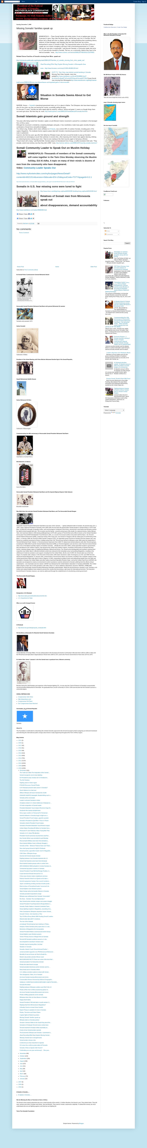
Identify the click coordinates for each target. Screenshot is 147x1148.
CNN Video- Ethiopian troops (28, 853)
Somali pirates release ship (28, 1040)
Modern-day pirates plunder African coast (32, 957)
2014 (20, 753)
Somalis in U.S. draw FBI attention (29, 833)
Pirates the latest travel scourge (29, 964)
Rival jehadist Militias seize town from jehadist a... (34, 841)
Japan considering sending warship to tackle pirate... (35, 883)
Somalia (31, 105)
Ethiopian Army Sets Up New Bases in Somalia (33, 997)
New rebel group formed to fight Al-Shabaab (32, 848)
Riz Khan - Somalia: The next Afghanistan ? (32, 899)
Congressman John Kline (25, 697)
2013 (20, 755)
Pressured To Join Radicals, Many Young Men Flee (35, 830)
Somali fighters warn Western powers (30, 888)
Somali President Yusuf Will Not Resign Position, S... (35, 871)
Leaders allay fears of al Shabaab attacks (118, 352)
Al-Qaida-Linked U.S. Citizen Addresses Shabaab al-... (35, 803)
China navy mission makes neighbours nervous (33, 876)
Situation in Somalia (25, 947)
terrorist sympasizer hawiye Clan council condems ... (35, 881)
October (22, 1056)
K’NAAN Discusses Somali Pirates (30, 785)
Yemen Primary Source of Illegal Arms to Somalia (34, 936)
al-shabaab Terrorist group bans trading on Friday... (35, 924)
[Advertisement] (57, 249)
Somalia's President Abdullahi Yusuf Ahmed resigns (35, 825)
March (22, 1073)
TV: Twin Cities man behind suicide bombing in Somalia (73, 72)
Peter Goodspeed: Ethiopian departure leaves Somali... (36, 911)
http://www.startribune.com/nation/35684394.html (31, 210)
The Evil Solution (25, 780)
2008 (20, 768)
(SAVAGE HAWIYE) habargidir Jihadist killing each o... (35, 795)
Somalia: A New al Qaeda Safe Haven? (31, 1048)
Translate (118, 413)
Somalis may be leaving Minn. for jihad (31, 944)
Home (57, 266)
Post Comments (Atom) (31, 270)
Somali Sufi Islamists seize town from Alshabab (33, 861)
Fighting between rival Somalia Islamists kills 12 (34, 858)
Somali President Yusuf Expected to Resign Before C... (35, 904)
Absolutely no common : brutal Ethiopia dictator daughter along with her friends (121, 254)
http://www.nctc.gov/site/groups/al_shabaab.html (32, 628)
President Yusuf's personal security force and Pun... (35, 835)
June (21, 1066)
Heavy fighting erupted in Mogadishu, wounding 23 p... (36, 909)
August (22, 1061)
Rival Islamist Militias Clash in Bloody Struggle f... (34, 843)
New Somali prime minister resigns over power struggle (36, 901)
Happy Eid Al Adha (25, 1000)
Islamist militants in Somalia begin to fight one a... (34, 815)
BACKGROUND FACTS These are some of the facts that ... (37, 959)
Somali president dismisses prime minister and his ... (35, 967)
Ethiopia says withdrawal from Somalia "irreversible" (35, 896)
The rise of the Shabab (26, 921)
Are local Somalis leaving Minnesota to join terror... (34, 977)
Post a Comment (24, 232)
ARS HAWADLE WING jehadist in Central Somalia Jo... (36, 866)
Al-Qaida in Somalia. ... (24, 1095)
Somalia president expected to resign (30, 894)
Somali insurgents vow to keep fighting (31, 775)
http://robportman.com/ (24, 699)
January (22, 1078)
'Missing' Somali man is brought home (31, 1037)
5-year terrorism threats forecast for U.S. (31, 873)
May (21, 1068)
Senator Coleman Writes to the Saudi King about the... (35, 1022)
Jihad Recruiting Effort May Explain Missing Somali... (35, 1035)
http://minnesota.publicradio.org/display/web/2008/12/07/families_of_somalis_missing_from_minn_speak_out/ (50, 60)
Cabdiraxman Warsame (110, 27)
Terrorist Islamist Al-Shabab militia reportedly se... (34, 1027)
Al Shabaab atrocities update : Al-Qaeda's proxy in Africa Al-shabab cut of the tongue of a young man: (122, 365)
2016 (20, 748)
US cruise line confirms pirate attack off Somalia (33, 1045)
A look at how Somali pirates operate (30, 1030)
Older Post (94, 266)
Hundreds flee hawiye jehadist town (30, 810)
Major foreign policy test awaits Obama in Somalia (34, 891)
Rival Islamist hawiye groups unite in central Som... (34, 863)
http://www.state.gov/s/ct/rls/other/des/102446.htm (32, 596)
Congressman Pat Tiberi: (25, 701)
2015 (20, 750)
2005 (20, 1084)
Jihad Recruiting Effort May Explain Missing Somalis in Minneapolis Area (63, 64)
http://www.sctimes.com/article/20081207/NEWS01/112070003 (74, 52)
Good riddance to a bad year (28, 790)
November (23, 1053)
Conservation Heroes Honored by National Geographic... (36, 979)
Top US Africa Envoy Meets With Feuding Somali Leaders (36, 916)
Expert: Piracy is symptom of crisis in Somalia (33, 1010)
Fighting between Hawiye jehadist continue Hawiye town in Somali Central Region (121, 391)
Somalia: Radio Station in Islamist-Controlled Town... (35, 906)
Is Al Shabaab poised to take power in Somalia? (34, 787)
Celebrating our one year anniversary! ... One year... (35, 1050)
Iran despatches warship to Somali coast (31, 941)
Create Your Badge (122, 27)
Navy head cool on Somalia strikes (30, 969)
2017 (20, 745)
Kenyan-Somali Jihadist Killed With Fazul (118, 378)
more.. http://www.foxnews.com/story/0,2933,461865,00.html (59, 68)
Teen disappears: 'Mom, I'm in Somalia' (31, 974)
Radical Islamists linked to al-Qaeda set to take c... (34, 878)
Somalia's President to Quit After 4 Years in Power (34, 820)
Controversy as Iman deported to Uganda (32, 1043)
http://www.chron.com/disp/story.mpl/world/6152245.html (57, 191)
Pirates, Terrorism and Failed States (30, 1012)
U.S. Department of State (25, 598)
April (21, 1071)
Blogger (81, 1123)
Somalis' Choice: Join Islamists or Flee (31, 914)
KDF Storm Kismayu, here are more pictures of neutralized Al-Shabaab (121, 268)
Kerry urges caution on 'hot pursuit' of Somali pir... (34, 813)
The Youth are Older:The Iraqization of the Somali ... (35, 772)
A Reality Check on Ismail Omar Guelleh (31, 1007)
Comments (109, 234)
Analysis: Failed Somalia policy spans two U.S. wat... (35, 926)
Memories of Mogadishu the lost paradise (32, 929)
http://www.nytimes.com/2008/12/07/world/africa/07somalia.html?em (66, 111)
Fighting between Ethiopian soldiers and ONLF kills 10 (35, 987)
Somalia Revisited (25, 984)
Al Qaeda (52, 129)
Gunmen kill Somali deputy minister (30, 856)
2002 (20, 1087)
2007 (20, 1082)
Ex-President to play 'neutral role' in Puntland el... (34, 777)
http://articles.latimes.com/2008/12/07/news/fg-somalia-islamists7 (76, 143)
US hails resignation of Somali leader (30, 805)
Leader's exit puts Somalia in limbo (30, 800)
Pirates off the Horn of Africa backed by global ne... (34, 990)
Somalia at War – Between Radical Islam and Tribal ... (35, 846)
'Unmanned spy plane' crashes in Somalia (32, 868)
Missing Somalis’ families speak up (30, 1017)
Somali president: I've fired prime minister (32, 962)
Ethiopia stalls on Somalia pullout (29, 1020)
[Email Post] (38, 223)
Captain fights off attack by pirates (29, 1015)
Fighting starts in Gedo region (28, 783)
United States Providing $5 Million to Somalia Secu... (35, 828)
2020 (20, 743)
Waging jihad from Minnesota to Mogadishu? (33, 1005)
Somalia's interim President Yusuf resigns (32, 823)
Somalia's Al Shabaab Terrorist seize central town (34, 1025)
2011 (20, 760)
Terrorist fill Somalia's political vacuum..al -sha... (33, 939)
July (21, 1063)
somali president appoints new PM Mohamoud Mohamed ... (37, 952)
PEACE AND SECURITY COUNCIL (30, 919)
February (23, 1076)
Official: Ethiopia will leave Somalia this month (33, 793)
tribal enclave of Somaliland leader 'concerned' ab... (35, 886)
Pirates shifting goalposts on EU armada (31, 994)
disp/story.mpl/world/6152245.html (86, 191)
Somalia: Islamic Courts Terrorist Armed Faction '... (34, 949)
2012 (20, 758)
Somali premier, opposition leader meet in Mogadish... (35, 851)
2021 (20, 740)
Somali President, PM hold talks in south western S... (35, 1002)
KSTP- (54, 72)
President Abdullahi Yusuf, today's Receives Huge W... (35, 808)
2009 (20, 765)
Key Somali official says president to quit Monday (34, 838)
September (23, 1058)
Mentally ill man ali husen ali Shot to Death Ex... (33, 954)
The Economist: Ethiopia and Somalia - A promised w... (35, 1032)
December (23, 770)
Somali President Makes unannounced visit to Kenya (35, 931)
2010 (20, 763)
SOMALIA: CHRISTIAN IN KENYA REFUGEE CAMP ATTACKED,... (39, 982)
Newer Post (20, 266)
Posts (108, 231)
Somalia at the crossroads (27, 798)
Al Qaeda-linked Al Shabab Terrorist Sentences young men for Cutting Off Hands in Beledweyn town (122, 304)
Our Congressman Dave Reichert (28, 703)
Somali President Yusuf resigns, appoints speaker (34, 818)
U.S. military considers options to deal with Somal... (34, 972)
